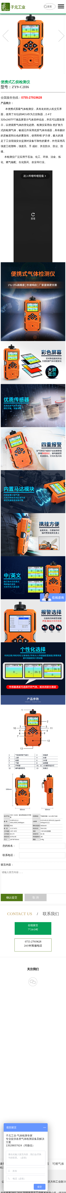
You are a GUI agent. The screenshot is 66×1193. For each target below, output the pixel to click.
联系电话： (9, 855)
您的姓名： (9, 845)
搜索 (49, 6)
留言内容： (7, 864)
